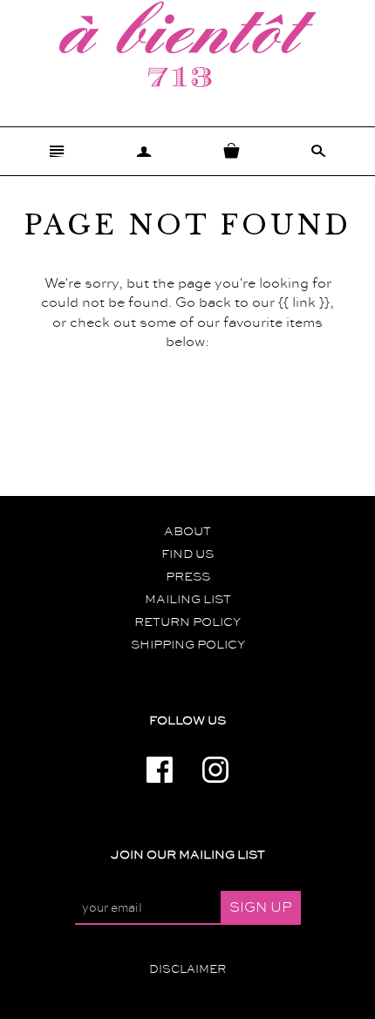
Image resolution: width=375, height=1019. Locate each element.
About (187, 532)
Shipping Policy (188, 645)
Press (188, 577)
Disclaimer (187, 969)
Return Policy (187, 622)
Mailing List (188, 600)
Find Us (187, 554)
